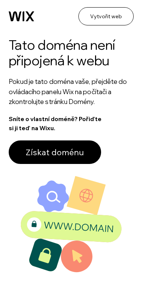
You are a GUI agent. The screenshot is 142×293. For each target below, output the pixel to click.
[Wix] (21, 16)
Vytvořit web (106, 16)
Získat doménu (55, 152)
